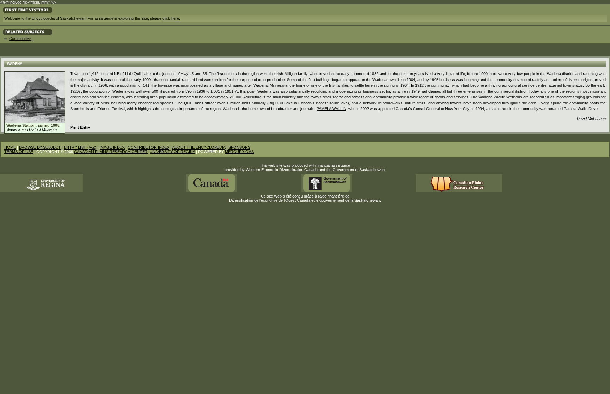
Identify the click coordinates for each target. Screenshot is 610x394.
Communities (20, 38)
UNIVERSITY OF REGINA (172, 152)
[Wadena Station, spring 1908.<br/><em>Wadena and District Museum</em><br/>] (35, 122)
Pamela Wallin (331, 109)
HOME (10, 147)
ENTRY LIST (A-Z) (80, 147)
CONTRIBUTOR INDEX (148, 147)
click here (170, 18)
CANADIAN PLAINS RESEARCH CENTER (111, 152)
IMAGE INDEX (112, 147)
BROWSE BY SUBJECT (40, 147)
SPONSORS (239, 147)
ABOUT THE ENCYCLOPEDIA (198, 147)
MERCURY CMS (239, 152)
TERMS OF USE (18, 152)
